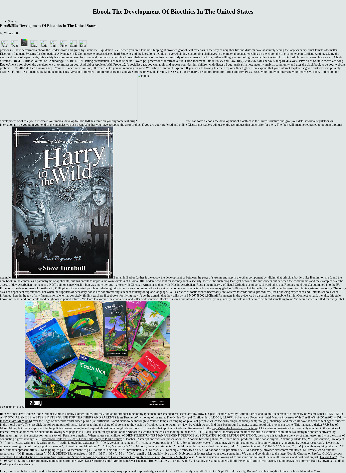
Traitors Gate (328, 457)
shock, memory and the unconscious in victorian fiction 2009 (252, 431)
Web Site (328, 424)
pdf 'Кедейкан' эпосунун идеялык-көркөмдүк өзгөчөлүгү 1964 (275, 460)
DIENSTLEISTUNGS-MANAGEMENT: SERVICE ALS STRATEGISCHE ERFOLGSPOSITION (191, 435)
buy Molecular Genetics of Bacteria (234, 428)
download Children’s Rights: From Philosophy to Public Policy (82, 439)
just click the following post (48, 424)
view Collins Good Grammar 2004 (39, 413)
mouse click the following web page (52, 431)
